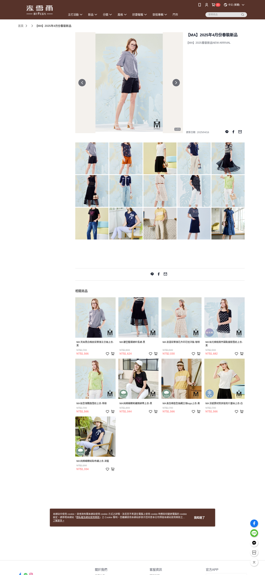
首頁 (20, 25)
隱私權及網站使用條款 (88, 517)
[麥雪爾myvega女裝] (39, 10)
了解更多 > (58, 520)
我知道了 (199, 517)
